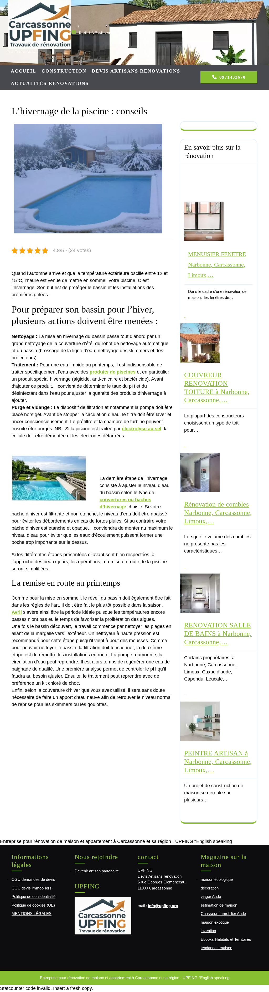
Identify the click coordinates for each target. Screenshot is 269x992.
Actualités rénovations (50, 83)
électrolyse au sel (141, 428)
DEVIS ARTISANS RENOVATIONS (136, 71)
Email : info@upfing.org (95, 32)
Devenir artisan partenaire (97, 871)
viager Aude (211, 896)
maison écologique (217, 879)
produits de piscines (113, 372)
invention (208, 930)
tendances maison (216, 947)
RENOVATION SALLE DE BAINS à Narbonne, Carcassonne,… (218, 633)
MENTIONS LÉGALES (31, 913)
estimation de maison (219, 905)
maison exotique (215, 922)
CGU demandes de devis (33, 879)
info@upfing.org (163, 905)
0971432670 (232, 77)
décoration (210, 888)
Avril (17, 612)
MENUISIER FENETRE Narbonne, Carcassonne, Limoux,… (217, 264)
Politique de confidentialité (33, 896)
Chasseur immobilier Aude (223, 913)
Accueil (23, 71)
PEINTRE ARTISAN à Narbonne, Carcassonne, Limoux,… (218, 761)
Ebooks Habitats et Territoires (226, 939)
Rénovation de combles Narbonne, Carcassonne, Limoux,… (218, 512)
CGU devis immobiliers (31, 888)
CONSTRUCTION (64, 71)
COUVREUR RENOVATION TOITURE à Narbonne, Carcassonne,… (217, 387)
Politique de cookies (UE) (33, 905)
